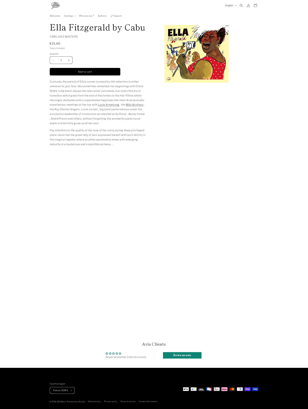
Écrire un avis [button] (182, 355)
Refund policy (94, 401)
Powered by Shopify (76, 402)
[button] (69, 15)
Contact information (148, 401)
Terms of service (128, 401)
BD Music (61, 402)
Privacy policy (110, 401)
